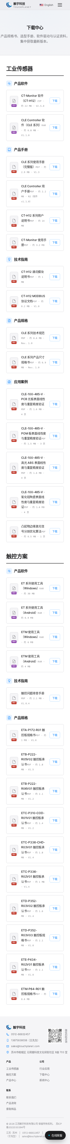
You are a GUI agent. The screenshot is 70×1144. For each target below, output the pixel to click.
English (49, 5)
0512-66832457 (31, 1132)
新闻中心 (44, 1080)
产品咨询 (11, 1103)
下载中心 (44, 1074)
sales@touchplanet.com (34, 1136)
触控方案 (11, 1074)
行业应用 (44, 1068)
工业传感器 (12, 1068)
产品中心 (11, 1080)
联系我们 (11, 1097)
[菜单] (60, 5)
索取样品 (11, 1108)
